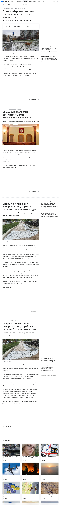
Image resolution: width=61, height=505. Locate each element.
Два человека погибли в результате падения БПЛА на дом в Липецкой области (49, 52)
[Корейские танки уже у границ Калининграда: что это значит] (11, 453)
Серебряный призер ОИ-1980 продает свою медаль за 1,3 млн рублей (48, 214)
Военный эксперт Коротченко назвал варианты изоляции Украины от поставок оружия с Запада (49, 217)
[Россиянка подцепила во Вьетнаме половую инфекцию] (30, 491)
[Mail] (2, 1)
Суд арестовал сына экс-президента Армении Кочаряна (49, 207)
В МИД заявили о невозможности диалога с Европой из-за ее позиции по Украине (49, 59)
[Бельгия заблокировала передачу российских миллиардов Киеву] (11, 491)
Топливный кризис (30, 4)
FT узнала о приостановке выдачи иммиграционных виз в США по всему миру (49, 204)
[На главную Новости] (6, 1)
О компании (6, 504)
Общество (23, 8)
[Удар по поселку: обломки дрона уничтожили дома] (30, 472)
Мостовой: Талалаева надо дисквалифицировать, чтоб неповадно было (47, 210)
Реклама (10, 504)
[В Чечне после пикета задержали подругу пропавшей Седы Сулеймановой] (30, 453)
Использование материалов (51, 504)
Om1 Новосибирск (12, 109)
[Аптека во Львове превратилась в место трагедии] (49, 453)
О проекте (20, 504)
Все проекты (15, 504)
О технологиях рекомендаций (28, 504)
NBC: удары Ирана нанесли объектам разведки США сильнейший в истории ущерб (49, 56)
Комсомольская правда (15, 8)
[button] (21, 41)
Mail (2, 504)
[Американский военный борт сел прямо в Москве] (11, 472)
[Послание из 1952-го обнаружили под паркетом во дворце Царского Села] (49, 491)
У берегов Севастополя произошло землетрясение (49, 62)
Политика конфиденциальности (40, 504)
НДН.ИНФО (11, 200)
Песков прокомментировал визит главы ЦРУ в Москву (48, 49)
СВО (23, 4)
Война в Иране (16, 4)
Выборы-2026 (7, 4)
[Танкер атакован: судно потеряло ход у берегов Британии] (49, 472)
